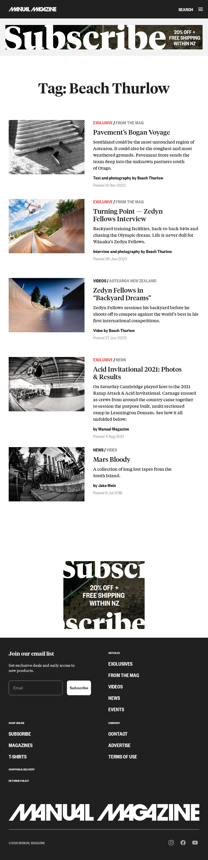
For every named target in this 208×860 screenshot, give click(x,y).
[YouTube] (195, 842)
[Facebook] (183, 842)
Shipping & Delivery (22, 769)
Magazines (20, 745)
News (114, 698)
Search (185, 9)
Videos (115, 686)
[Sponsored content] (104, 37)
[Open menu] (200, 9)
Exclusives (120, 663)
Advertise (119, 745)
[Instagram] (171, 842)
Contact (118, 733)
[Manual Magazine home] (28, 9)
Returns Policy (19, 780)
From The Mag (123, 675)
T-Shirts (18, 756)
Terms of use (122, 756)
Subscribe (79, 688)
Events (116, 709)
